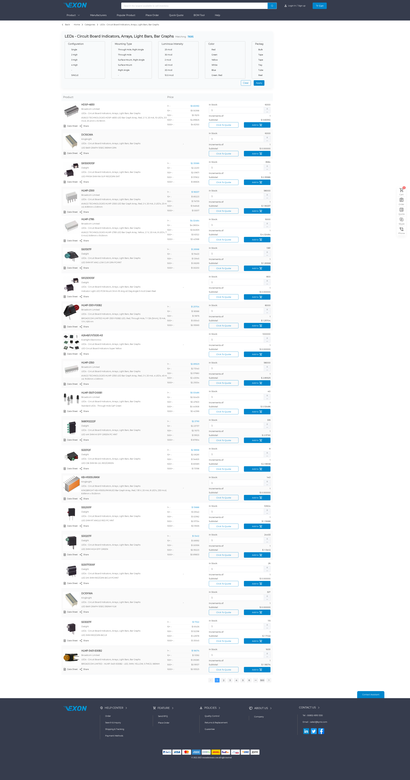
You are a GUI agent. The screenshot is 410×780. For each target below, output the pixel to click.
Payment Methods (114, 736)
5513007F (86, 622)
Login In (292, 5)
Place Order (152, 15)
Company (259, 716)
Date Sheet (72, 126)
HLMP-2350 (87, 362)
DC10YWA (87, 593)
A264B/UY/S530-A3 (92, 335)
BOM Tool (199, 15)
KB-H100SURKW (90, 477)
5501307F (86, 249)
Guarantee (210, 729)
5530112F (86, 450)
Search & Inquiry (113, 722)
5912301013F (88, 278)
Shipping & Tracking (114, 729)
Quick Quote (176, 15)
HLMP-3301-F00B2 (91, 305)
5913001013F (88, 163)
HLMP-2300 (87, 190)
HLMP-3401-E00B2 (91, 650)
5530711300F (88, 564)
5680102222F (88, 421)
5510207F (86, 536)
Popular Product (126, 15)
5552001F (86, 507)
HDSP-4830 (87, 104)
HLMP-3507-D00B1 (91, 392)
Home (77, 24)
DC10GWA (87, 134)
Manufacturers (98, 15)
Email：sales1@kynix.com (315, 722)
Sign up (301, 5)
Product (72, 15)
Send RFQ (163, 716)
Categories (90, 24)
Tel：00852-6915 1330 (313, 715)
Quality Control (212, 716)
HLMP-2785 (87, 219)
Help (217, 15)
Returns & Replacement (216, 722)
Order (108, 716)
